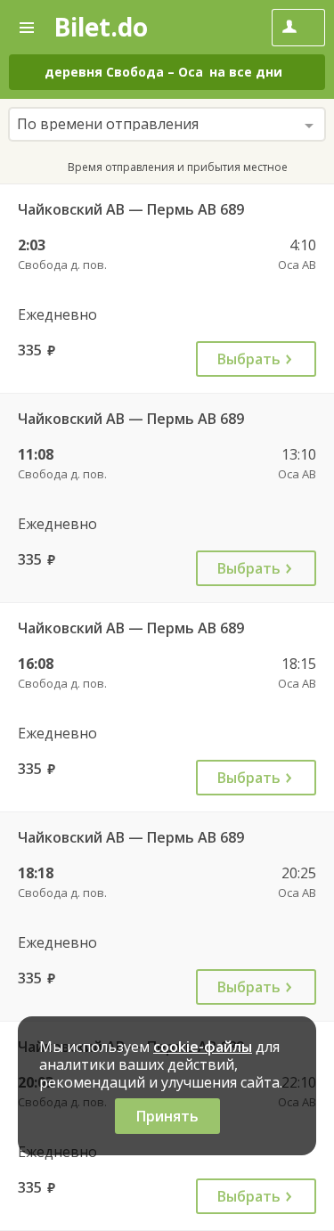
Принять (167, 1116)
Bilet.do (100, 27)
